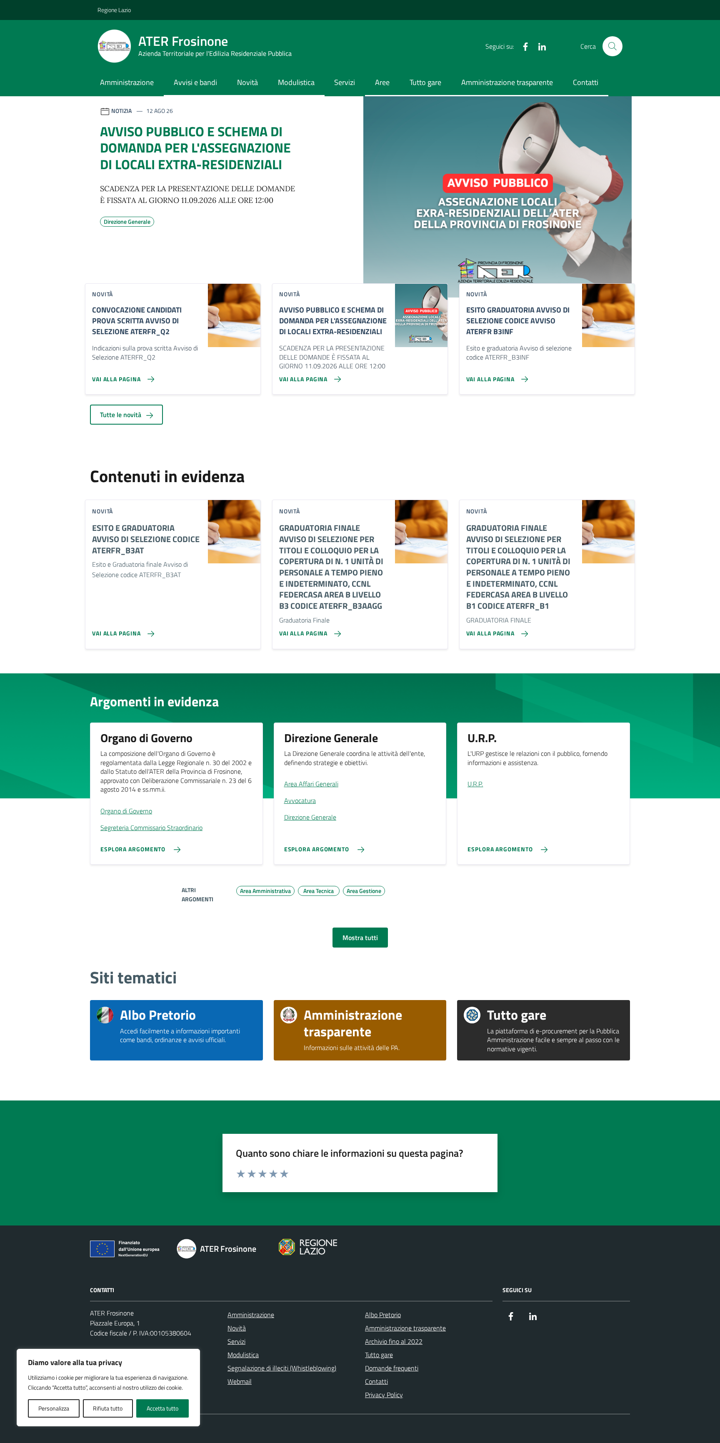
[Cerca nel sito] (612, 46)
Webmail (240, 1381)
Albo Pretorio (383, 1315)
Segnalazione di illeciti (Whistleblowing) (282, 1368)
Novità (247, 82)
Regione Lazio (114, 9)
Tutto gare (425, 82)
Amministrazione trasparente (507, 82)
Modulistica (296, 82)
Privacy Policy (384, 1395)
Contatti (585, 82)
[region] (108, 1387)
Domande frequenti (391, 1368)
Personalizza (53, 1408)
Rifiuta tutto (107, 1408)
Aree (382, 82)
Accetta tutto (162, 1408)
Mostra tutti (360, 938)
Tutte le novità (121, 415)
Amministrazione (127, 82)
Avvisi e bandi (195, 82)
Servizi (344, 82)
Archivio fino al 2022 (393, 1341)
